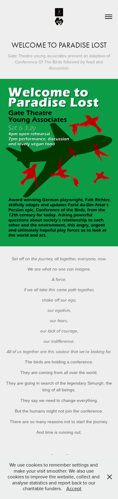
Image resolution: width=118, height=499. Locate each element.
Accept (73, 488)
